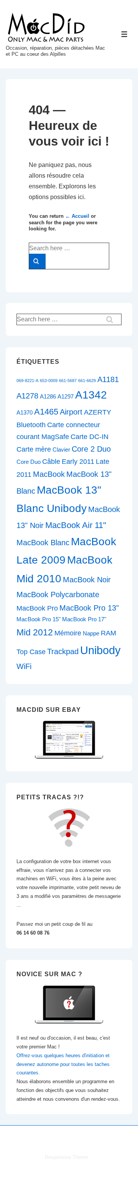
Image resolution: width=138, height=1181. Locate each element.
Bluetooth (31, 425)
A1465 (46, 411)
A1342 (91, 395)
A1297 (66, 397)
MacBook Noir (87, 579)
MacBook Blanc (42, 542)
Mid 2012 (34, 632)
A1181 (108, 379)
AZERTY (97, 412)
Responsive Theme (66, 1157)
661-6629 (87, 380)
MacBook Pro (37, 608)
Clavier (61, 450)
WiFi (23, 666)
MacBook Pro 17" (84, 619)
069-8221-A (27, 380)
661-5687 (68, 380)
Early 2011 (78, 461)
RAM (108, 633)
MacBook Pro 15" (38, 619)
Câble (51, 461)
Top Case (31, 652)
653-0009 (49, 380)
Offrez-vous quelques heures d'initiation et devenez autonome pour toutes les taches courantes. (63, 1064)
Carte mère (33, 449)
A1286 (48, 397)
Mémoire (67, 633)
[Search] (37, 261)
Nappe (91, 633)
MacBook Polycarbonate (57, 594)
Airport (71, 412)
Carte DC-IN (89, 437)
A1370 (24, 413)
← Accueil (77, 216)
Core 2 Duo (91, 449)
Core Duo (28, 462)
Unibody (100, 650)
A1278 (27, 396)
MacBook (49, 474)
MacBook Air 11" (75, 525)
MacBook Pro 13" (89, 608)
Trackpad (63, 651)
